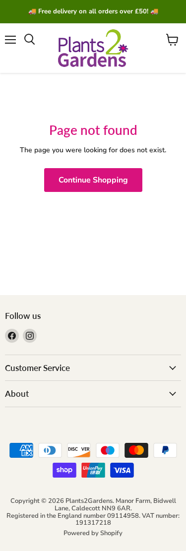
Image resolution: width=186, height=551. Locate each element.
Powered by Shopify (93, 533)
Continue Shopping (93, 180)
